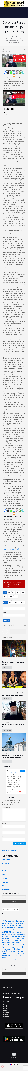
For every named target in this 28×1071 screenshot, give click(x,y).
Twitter (4, 871)
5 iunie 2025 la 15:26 (11, 772)
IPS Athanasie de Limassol (12, 921)
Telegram (5, 867)
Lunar (16, 602)
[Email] (20, 72)
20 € (5, 592)
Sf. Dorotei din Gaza (14, 955)
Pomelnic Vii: (6, 606)
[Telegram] (14, 72)
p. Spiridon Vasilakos (17, 947)
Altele (15, 596)
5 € (9, 592)
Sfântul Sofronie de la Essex (8, 962)
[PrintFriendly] (22, 72)
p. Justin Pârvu (14, 938)
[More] (14, 75)
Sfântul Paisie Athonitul (19, 960)
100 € (5, 596)
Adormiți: (5, 612)
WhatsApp (6, 859)
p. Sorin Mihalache (18, 944)
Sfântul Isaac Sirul (10, 960)
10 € (13, 592)
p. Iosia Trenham (17, 936)
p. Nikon (20, 940)
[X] (8, 72)
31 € (18, 592)
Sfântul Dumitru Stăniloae (12, 957)
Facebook (5, 863)
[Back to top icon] (14, 1054)
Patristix (8, 953)
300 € (10, 596)
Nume (4, 823)
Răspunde (22, 771)
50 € (23, 592)
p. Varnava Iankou (13, 951)
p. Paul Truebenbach (18, 942)
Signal (4, 878)
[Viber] (17, 72)
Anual (22, 602)
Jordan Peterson (13, 927)
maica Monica (21, 927)
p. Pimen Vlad (8, 944)
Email (4, 830)
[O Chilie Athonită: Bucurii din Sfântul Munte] (14, 4)
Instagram (6, 890)
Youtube (5, 882)
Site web (5, 836)
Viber (4, 874)
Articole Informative (12, 39)
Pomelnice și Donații (9, 851)
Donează (6, 620)
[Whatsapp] (11, 72)
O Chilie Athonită (9, 930)
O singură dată (5, 602)
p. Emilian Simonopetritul (12, 934)
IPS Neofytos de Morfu (14, 923)
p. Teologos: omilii (12, 950)
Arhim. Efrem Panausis (16, 917)
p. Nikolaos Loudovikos (14, 940)
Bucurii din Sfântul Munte (12, 37)
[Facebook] (5, 72)
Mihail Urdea (5, 930)
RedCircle (9, 120)
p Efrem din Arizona (17, 953)
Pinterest (5, 886)
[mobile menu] (26, 3)
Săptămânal (11, 602)
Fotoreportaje (23, 919)
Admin (13, 631)
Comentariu (6, 807)
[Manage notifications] (2, 1066)
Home (12, 35)
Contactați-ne (7, 987)
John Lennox (14, 925)
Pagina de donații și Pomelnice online (13, 549)
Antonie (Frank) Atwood (6, 917)
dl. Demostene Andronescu (15, 919)
